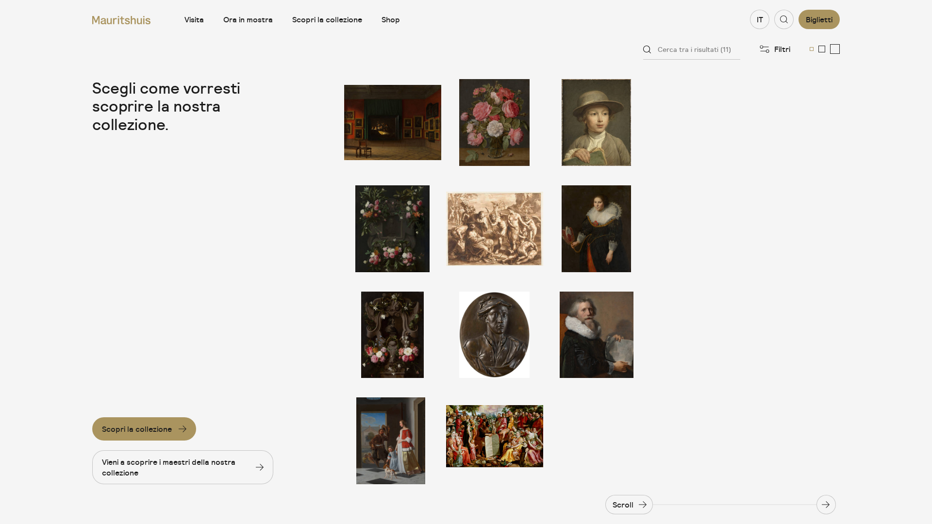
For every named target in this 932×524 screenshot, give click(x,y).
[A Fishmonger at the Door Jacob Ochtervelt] (392, 440)
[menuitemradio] (812, 49)
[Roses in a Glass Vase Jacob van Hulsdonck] (494, 122)
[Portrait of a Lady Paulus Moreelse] (596, 228)
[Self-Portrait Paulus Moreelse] (596, 335)
